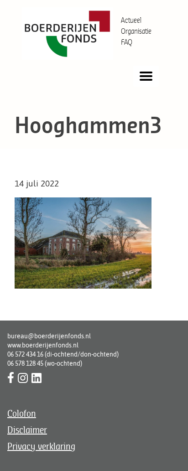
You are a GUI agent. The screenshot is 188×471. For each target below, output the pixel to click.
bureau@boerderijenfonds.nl (49, 336)
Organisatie (136, 31)
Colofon (21, 413)
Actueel (131, 20)
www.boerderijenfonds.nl (42, 345)
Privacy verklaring (41, 446)
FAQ (126, 42)
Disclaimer (27, 430)
